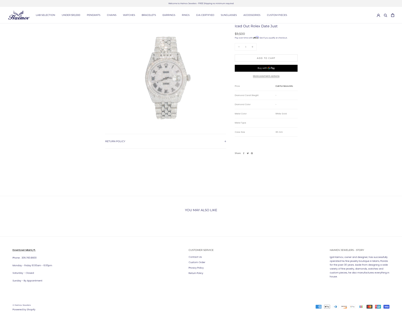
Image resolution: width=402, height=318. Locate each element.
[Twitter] (248, 153)
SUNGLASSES (229, 14)
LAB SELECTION (45, 14)
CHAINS (111, 14)
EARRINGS (169, 14)
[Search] (385, 15)
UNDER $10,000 (71, 14)
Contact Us (195, 257)
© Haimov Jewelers (22, 305)
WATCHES (129, 14)
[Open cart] (392, 15)
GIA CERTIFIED (205, 14)
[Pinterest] (252, 153)
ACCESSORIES (251, 14)
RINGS (186, 14)
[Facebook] (244, 153)
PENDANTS (93, 14)
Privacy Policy (196, 267)
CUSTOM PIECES (277, 14)
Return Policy (196, 273)
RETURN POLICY (115, 141)
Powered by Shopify (24, 309)
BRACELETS (149, 14)
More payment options (266, 75)
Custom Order (197, 262)
